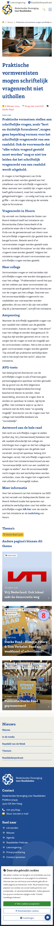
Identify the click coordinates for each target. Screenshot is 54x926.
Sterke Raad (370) (14, 534)
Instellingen (28, 918)
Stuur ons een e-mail (17, 813)
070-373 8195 (13, 809)
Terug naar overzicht (34, 106)
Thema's (6, 750)
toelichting (34, 513)
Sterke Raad (8, 109)
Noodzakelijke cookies (28, 911)
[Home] (22, 9)
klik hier (27, 509)
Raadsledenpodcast (12, 757)
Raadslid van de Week (13, 743)
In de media (8, 736)
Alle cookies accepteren (28, 903)
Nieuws (10, 22)
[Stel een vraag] (48, 917)
